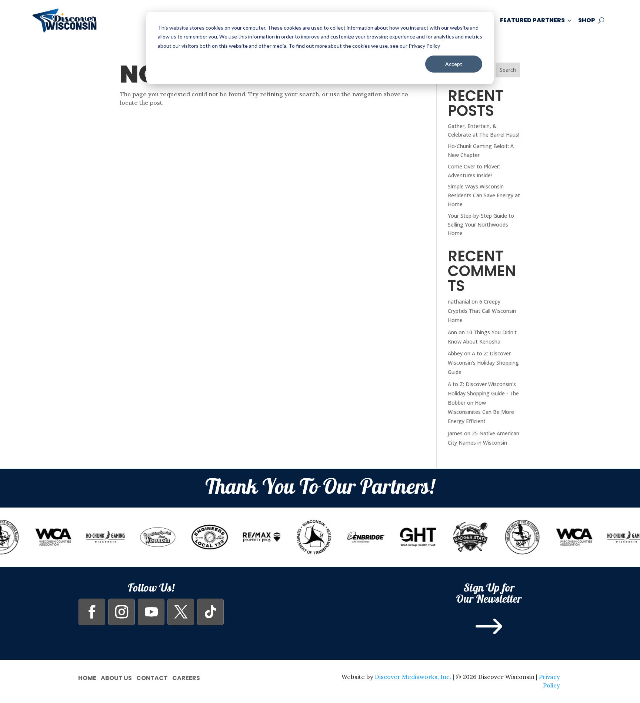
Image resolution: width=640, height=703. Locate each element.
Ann (452, 332)
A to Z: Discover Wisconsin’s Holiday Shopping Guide (483, 362)
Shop (586, 20)
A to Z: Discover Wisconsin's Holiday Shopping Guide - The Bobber (483, 393)
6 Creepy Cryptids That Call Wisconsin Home (482, 311)
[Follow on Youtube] (151, 612)
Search (508, 69)
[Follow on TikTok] (210, 612)
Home (87, 677)
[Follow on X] (180, 612)
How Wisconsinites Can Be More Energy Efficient (481, 412)
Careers (186, 677)
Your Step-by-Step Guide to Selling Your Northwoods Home (481, 224)
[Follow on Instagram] (121, 612)
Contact (152, 677)
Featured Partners (532, 20)
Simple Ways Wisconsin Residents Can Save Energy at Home (484, 195)
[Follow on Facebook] (92, 612)
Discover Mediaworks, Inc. (413, 676)
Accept (453, 64)
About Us (116, 677)
